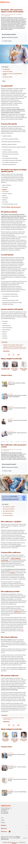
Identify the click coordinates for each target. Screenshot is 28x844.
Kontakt (2, 820)
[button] (9, 355)
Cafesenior (2, 441)
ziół (25, 315)
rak (22, 631)
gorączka (4, 189)
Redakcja (3, 822)
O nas (2, 818)
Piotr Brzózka (7, 450)
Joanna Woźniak (7, 15)
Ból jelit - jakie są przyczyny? (13, 207)
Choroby (11, 441)
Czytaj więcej (6, 351)
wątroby (12, 572)
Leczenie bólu (17, 441)
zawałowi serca (18, 612)
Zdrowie (7, 441)
